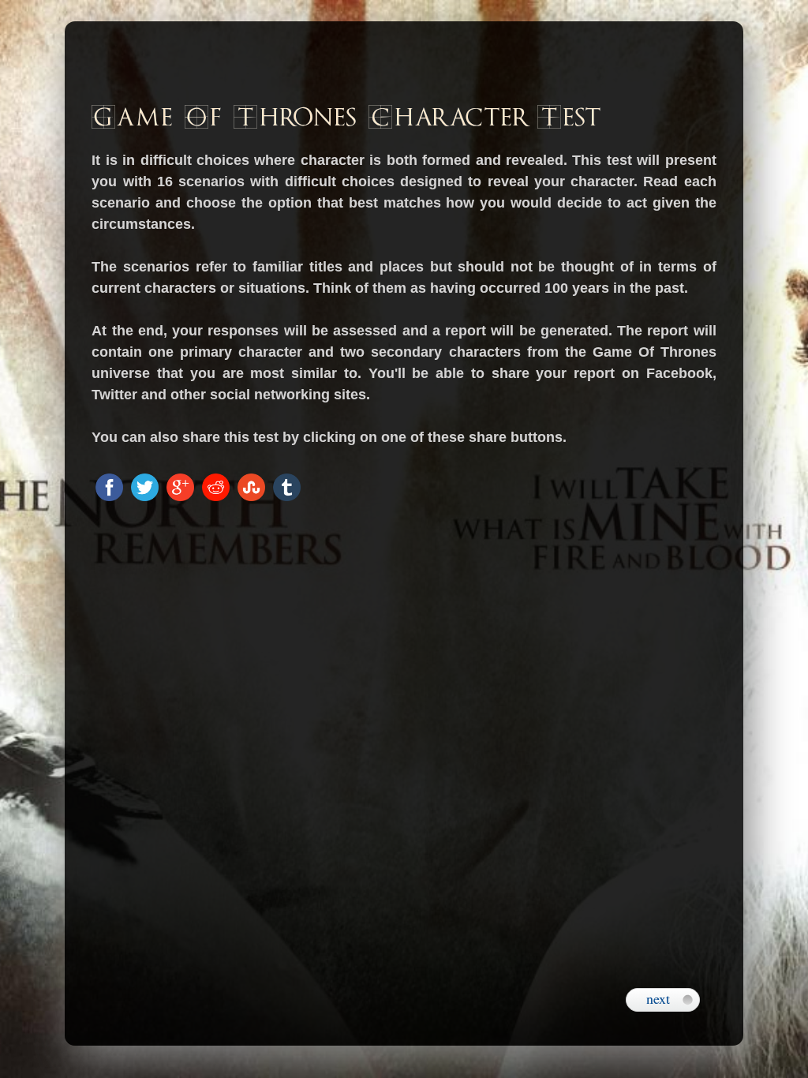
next (658, 998)
